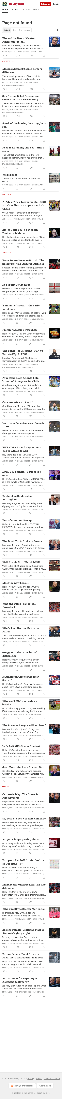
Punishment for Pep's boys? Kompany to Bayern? (19, 980)
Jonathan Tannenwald (22, 367)
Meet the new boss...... (15, 583)
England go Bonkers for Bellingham (17, 497)
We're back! (9, 174)
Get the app (45, 1085)
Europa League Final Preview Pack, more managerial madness (22, 955)
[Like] (4, 188)
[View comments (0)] (18, 140)
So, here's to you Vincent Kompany (24, 818)
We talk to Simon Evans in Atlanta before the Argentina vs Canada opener (22, 432)
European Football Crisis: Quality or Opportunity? (23, 862)
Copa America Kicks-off (17, 402)
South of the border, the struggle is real (24, 125)
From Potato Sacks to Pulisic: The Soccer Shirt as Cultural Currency (23, 262)
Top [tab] (14, 30)
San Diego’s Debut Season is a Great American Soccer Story (20, 97)
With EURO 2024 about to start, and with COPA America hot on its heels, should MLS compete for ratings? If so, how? (23, 567)
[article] (31, 47)
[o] (54, 354)
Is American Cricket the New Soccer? (20, 678)
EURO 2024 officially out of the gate (21, 473)
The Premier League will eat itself (24, 725)
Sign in (56, 4)
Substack (16, 1093)
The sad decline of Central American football (19, 40)
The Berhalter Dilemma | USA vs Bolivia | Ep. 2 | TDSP (22, 352)
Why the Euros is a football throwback (19, 605)
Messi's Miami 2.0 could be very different (22, 70)
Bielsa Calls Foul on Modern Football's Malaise (20, 231)
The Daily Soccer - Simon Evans (28, 52)
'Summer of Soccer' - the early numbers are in (21, 307)
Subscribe (45, 4)
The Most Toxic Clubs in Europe (22, 541)
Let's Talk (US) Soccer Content (21, 746)
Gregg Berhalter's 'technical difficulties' (19, 654)
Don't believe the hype (16, 284)
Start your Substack (23, 1085)
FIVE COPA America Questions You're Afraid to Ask (21, 449)
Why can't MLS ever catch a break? (19, 702)
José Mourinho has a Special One (23, 767)
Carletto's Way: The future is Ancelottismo (20, 796)
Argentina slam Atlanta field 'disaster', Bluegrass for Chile (20, 379)
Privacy (31, 1078)
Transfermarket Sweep (17, 520)
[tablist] (17, 30)
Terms (39, 1078)
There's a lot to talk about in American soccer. (21, 180)
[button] (5, 9)
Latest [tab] (7, 30)
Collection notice (52, 1078)
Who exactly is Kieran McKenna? (23, 909)
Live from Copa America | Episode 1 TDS (23, 424)
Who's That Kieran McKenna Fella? (20, 629)
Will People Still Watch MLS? (21, 562)
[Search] (57, 30)
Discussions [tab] (24, 30)
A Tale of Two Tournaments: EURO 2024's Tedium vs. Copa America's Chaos (24, 205)
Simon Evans (18, 85)
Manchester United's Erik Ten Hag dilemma (24, 886)
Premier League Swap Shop (19, 329)
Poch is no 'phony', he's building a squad (23, 149)
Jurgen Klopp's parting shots (20, 839)
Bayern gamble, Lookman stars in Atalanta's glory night (23, 931)
